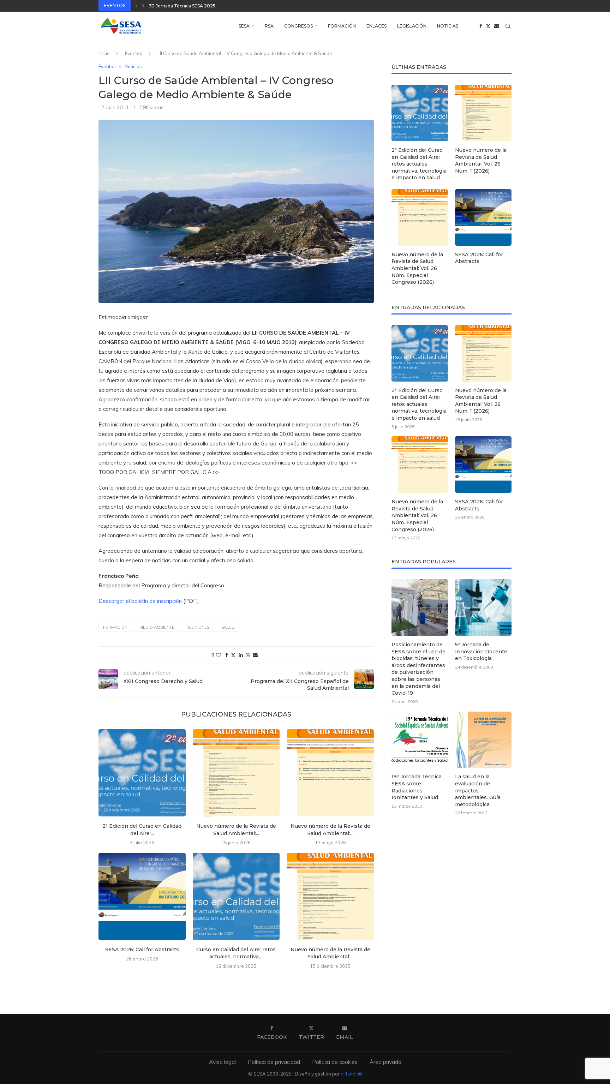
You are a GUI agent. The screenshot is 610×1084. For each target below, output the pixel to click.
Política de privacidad (274, 1062)
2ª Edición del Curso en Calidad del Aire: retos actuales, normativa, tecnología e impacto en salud (419, 164)
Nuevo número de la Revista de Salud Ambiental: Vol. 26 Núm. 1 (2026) (481, 160)
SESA (244, 26)
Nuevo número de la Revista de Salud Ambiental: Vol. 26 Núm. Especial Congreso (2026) (417, 268)
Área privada (385, 1062)
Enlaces (376, 26)
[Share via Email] (255, 655)
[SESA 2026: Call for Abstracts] (142, 896)
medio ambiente (156, 627)
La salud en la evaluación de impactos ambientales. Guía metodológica (478, 790)
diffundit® (351, 1074)
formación (115, 627)
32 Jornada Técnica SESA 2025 (182, 5)
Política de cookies (335, 1062)
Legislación (411, 26)
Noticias (447, 26)
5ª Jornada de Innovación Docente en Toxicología (481, 651)
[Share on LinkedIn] (241, 655)
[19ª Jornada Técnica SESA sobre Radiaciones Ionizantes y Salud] (419, 740)
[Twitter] (488, 26)
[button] (136, 5)
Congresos (298, 26)
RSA (269, 26)
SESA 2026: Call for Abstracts (142, 949)
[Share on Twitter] (233, 655)
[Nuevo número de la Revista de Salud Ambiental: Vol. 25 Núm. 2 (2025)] (330, 896)
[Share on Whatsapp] (248, 655)
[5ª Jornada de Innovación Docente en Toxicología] (483, 607)
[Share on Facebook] (226, 655)
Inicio (104, 53)
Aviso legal (222, 1062)
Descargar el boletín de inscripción (140, 601)
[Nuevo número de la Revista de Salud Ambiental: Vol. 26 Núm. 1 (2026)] (236, 772)
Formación (342, 26)
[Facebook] (480, 26)
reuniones (197, 627)
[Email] (496, 26)
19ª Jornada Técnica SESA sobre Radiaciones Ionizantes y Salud (416, 787)
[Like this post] (218, 655)
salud (228, 627)
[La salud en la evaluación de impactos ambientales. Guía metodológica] (483, 740)
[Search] (508, 26)
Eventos (133, 53)
